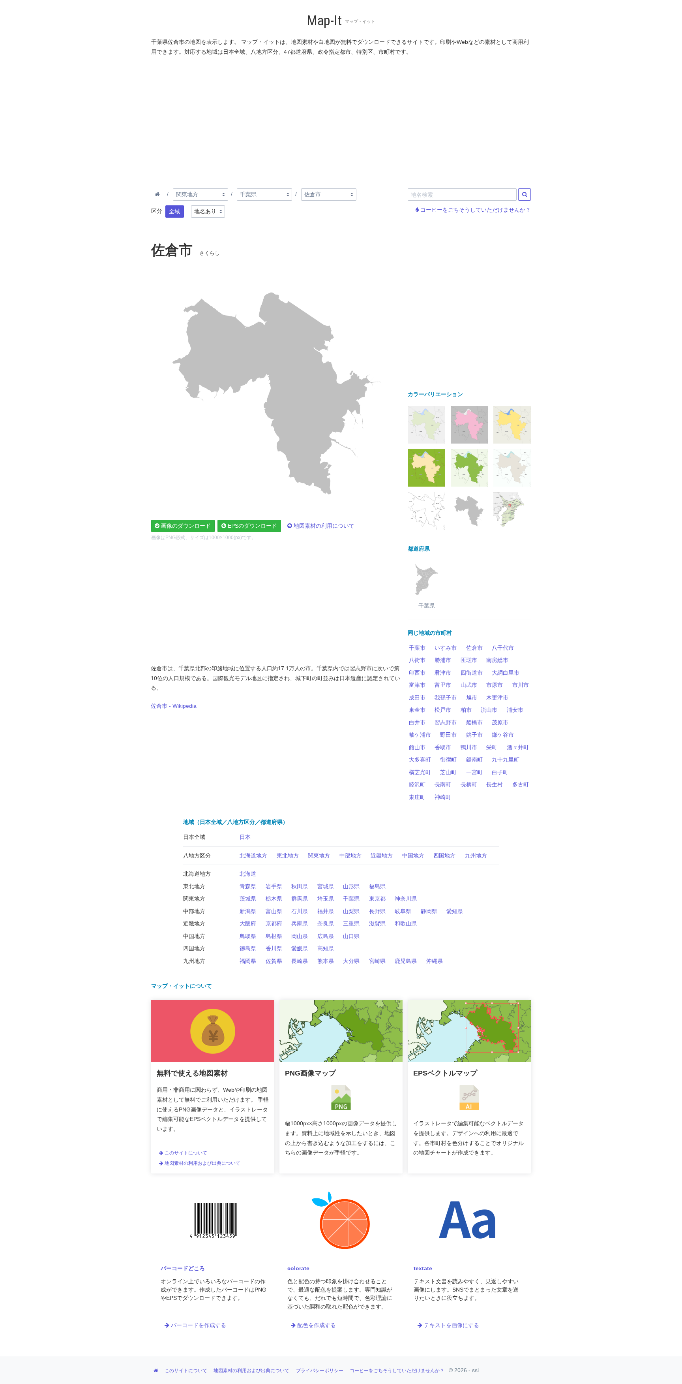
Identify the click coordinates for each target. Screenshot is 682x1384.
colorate (298, 1268)
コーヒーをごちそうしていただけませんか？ (475, 210)
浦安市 (515, 710)
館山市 (417, 747)
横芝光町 (420, 772)
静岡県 (429, 911)
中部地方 (350, 855)
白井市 (417, 722)
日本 (245, 837)
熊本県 (325, 961)
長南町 (443, 784)
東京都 (377, 898)
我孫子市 (446, 697)
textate (423, 1268)
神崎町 (443, 797)
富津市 (417, 685)
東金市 (417, 710)
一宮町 (474, 772)
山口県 (351, 936)
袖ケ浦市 (420, 734)
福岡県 (248, 961)
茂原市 (500, 722)
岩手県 (274, 886)
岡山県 (299, 936)
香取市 (443, 747)
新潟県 (248, 911)
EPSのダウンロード (251, 526)
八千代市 (503, 648)
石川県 (299, 911)
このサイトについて (185, 1153)
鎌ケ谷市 (503, 734)
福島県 (377, 886)
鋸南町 (474, 759)
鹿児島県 (406, 961)
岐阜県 (403, 911)
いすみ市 (446, 648)
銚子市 (474, 734)
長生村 (494, 784)
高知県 (325, 948)
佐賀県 (274, 961)
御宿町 (448, 759)
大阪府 (248, 923)
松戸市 (443, 710)
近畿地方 (382, 855)
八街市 (417, 660)
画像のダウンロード (185, 526)
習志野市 (446, 722)
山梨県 (351, 911)
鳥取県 (248, 936)
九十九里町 (505, 759)
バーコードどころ (183, 1268)
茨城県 (248, 898)
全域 (174, 211)
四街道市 (472, 672)
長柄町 (469, 784)
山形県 (351, 886)
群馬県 (299, 898)
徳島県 (248, 948)
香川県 (274, 948)
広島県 (325, 936)
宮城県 (325, 886)
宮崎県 (377, 961)
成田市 (417, 697)
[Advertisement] (341, 120)
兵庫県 (299, 923)
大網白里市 (505, 672)
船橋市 (474, 722)
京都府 (274, 923)
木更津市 (497, 697)
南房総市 (497, 660)
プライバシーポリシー (319, 1370)
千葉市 (417, 648)
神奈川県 (406, 898)
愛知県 (454, 911)
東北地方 (288, 855)
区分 (156, 211)
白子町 (500, 772)
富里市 (443, 685)
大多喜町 (420, 759)
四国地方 (444, 855)
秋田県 (299, 886)
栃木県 (274, 898)
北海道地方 (253, 855)
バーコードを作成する (197, 1325)
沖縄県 (434, 961)
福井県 (325, 911)
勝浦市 (443, 660)
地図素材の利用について (323, 526)
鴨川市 (469, 747)
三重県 (351, 923)
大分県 (351, 961)
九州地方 (476, 855)
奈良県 (325, 923)
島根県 (274, 936)
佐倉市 (474, 648)
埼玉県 (325, 898)
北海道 (248, 874)
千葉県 (351, 898)
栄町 (491, 747)
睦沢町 (417, 784)
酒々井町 (518, 747)
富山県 (274, 911)
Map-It (324, 21)
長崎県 (299, 961)
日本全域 (194, 837)
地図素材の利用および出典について (201, 1163)
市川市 (520, 685)
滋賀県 (377, 923)
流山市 (489, 710)
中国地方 (413, 855)
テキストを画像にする (450, 1325)
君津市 (443, 672)
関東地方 (319, 855)
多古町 (520, 784)
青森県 (248, 886)
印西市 (417, 672)
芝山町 (448, 772)
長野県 (377, 911)
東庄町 (417, 797)
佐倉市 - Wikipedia (174, 706)
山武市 (469, 685)
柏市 (466, 710)
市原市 (494, 685)
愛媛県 (299, 948)
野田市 (448, 734)
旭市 (471, 697)
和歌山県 (406, 923)
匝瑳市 (469, 660)
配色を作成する (316, 1325)
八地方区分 (197, 855)
